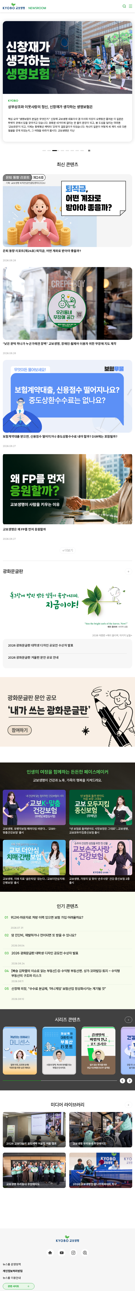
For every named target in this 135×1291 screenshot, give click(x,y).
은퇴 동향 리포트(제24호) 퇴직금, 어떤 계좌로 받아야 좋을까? (42, 251)
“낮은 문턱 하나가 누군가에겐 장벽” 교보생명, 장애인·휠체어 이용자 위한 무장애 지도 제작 (59, 343)
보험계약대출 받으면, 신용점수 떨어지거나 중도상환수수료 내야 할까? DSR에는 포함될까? (60, 436)
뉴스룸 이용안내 (12, 1278)
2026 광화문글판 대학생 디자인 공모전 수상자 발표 (40, 645)
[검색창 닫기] (124, 6)
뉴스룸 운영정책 (12, 1264)
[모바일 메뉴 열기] (130, 6)
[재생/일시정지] (89, 150)
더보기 (69, 550)
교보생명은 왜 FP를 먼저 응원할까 (24, 529)
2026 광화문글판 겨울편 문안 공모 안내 (33, 657)
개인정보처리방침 (12, 1271)
